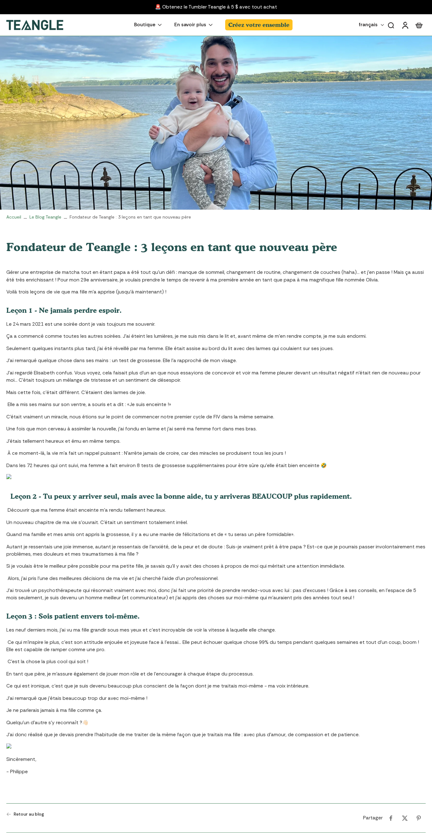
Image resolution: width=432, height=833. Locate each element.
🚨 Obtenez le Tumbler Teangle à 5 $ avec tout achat (216, 7)
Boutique (144, 25)
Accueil (13, 217)
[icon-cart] (419, 25)
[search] (391, 25)
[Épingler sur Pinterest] (419, 818)
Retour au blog (29, 814)
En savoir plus (190, 25)
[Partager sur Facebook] (391, 818)
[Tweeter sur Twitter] (405, 818)
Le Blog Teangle (45, 217)
